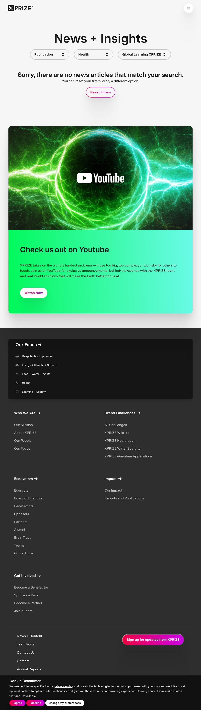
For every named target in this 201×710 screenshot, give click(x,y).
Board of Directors (28, 498)
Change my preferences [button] (65, 703)
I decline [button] (35, 703)
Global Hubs (24, 553)
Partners (20, 522)
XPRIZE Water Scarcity (122, 448)
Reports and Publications (124, 498)
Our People (23, 441)
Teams (19, 545)
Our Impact (113, 490)
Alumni (19, 530)
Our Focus (22, 448)
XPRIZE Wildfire (116, 433)
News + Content (29, 636)
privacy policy (63, 686)
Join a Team (23, 611)
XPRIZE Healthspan (119, 441)
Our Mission (23, 425)
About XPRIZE (25, 433)
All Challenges (115, 425)
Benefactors (23, 506)
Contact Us (26, 652)
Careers (23, 661)
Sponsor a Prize (26, 595)
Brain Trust (22, 537)
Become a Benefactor (31, 587)
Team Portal (26, 644)
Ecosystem (22, 490)
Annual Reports (29, 669)
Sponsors (21, 514)
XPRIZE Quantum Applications (128, 456)
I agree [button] (17, 703)
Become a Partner (28, 603)
